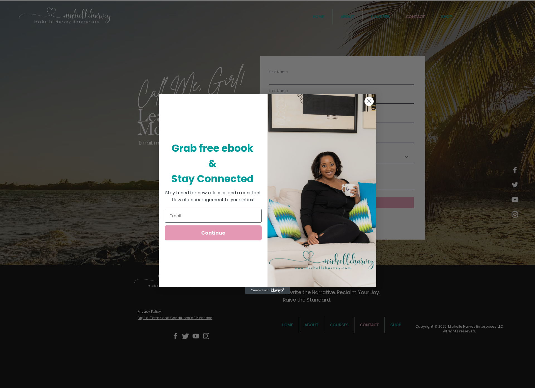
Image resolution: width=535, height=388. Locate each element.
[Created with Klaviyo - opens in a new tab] (267, 290)
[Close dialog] (369, 101)
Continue (213, 232)
